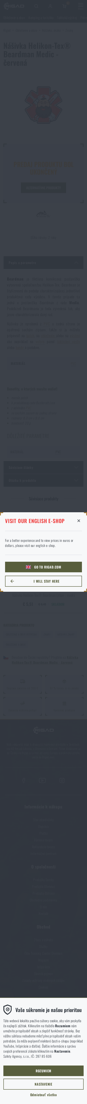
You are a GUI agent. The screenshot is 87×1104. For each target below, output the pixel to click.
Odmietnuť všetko (43, 1094)
